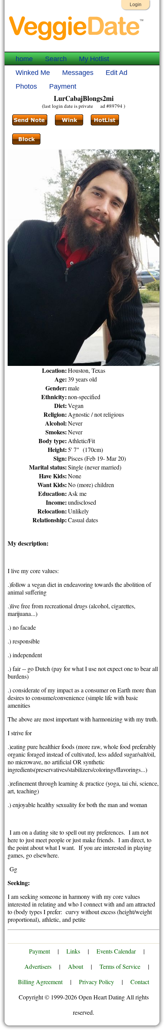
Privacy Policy (96, 982)
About (75, 966)
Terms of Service (120, 966)
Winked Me (33, 72)
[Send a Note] (29, 120)
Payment (62, 86)
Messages (77, 72)
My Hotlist (94, 59)
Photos (26, 86)
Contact (139, 982)
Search (56, 59)
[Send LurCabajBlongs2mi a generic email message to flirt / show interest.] (69, 120)
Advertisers (37, 966)
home (24, 59)
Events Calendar (116, 951)
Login (135, 4)
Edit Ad (116, 72)
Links (73, 951)
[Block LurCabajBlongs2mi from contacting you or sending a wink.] (26, 139)
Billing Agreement (40, 982)
